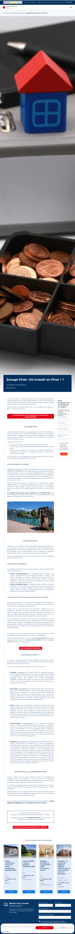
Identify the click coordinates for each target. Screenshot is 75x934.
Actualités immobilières (46, 2)
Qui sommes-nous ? (32, 2)
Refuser (64, 927)
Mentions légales (6, 931)
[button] (12, 2)
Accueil (7, 13)
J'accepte (44, 927)
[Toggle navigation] (70, 7)
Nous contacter (60, 2)
